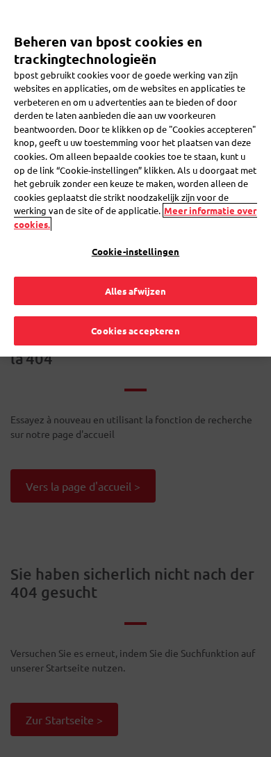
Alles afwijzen (136, 291)
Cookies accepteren (135, 330)
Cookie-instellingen (135, 251)
